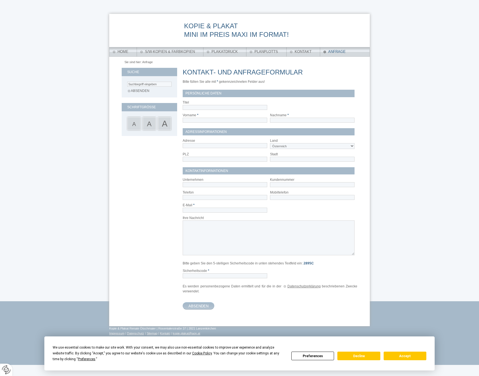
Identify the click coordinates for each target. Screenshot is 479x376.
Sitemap (152, 333)
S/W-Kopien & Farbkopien (170, 52)
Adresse (189, 141)
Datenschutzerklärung (304, 286)
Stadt (274, 154)
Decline (359, 356)
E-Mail (189, 205)
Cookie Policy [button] (202, 353)
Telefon (188, 192)
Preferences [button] (86, 359)
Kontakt (303, 52)
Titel (186, 102)
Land (274, 141)
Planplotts (266, 52)
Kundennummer (282, 180)
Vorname (190, 115)
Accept (405, 356)
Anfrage (337, 52)
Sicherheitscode (196, 271)
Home (123, 52)
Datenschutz (135, 333)
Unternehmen (193, 180)
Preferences (313, 356)
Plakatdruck (225, 52)
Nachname (279, 115)
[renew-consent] (6, 370)
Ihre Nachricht (193, 218)
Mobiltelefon (279, 192)
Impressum (116, 333)
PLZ (186, 154)
